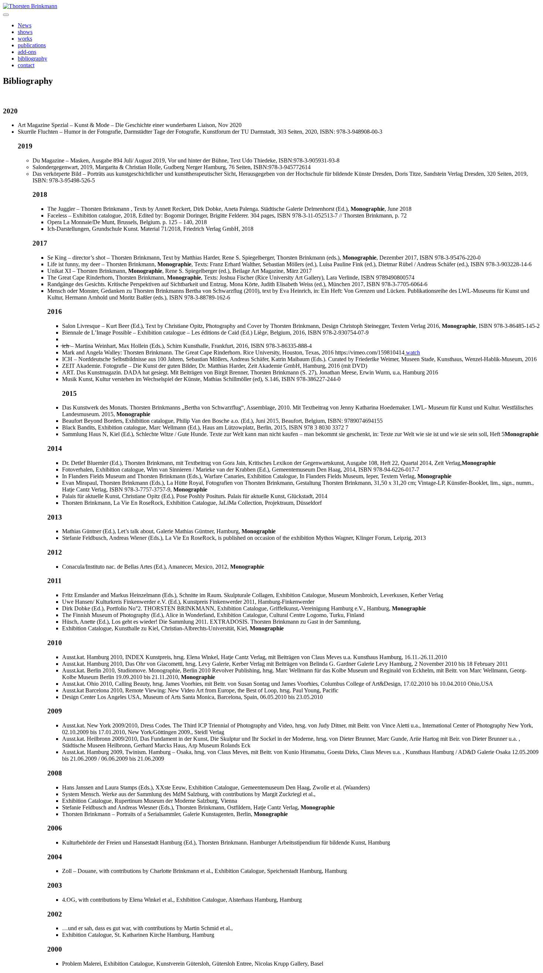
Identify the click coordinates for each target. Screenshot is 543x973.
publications (32, 45)
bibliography (32, 58)
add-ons (27, 52)
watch (412, 352)
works (25, 38)
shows (25, 32)
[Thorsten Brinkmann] (30, 6)
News (24, 25)
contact (26, 65)
